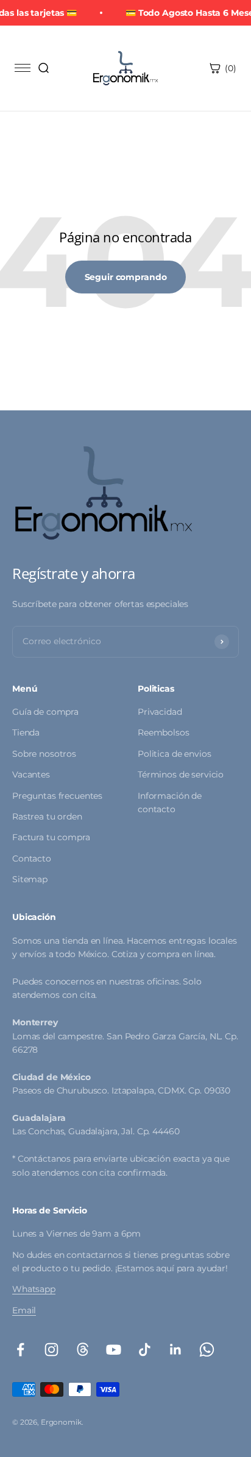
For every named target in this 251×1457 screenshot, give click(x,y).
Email (24, 1310)
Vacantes (31, 774)
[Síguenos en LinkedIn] (176, 1349)
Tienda (26, 732)
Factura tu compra (51, 837)
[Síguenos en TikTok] (144, 1349)
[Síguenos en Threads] (82, 1349)
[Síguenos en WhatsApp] (207, 1349)
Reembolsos (163, 732)
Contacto (31, 858)
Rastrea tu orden (47, 816)
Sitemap (30, 879)
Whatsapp (33, 1288)
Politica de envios (174, 753)
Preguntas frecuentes (57, 795)
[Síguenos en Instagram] (51, 1349)
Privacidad (160, 711)
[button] (43, 68)
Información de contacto (170, 802)
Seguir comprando (126, 277)
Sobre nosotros (44, 753)
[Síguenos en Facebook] (20, 1349)
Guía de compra (45, 711)
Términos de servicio (181, 774)
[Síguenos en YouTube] (113, 1349)
